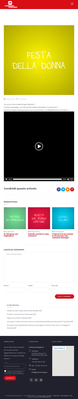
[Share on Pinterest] (72, 189)
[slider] (37, 179)
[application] (39, 146)
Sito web (55, 285)
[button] (39, 146)
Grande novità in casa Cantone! (38, 235)
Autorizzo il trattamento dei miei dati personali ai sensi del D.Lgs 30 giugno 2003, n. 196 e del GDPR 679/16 (14, 372)
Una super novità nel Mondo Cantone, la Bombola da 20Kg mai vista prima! (34, 322)
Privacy (49, 395)
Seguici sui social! (13, 318)
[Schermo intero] (71, 179)
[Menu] (72, 4)
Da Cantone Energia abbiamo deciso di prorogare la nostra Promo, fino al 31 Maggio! (37, 325)
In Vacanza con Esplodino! (11, 235)
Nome (7, 285)
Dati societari (65, 395)
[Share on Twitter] (63, 189)
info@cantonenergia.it (39, 372)
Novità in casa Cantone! (15, 314)
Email (31, 285)
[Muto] (68, 179)
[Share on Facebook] (59, 189)
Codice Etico (56, 395)
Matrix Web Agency (44, 397)
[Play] (6, 179)
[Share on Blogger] (68, 189)
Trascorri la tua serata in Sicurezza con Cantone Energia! (62, 236)
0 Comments (22, 99)
